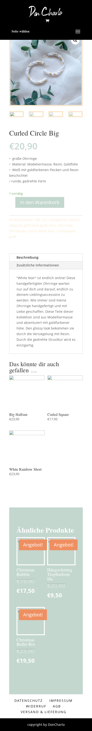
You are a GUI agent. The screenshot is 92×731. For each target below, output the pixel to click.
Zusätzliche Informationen (38, 265)
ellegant (15, 225)
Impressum (61, 700)
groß (43, 225)
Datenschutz (28, 700)
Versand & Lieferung (43, 712)
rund (32, 231)
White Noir (46, 231)
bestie (74, 219)
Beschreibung (27, 257)
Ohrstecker (18, 231)
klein (53, 225)
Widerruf (36, 706)
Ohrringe (65, 225)
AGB (57, 706)
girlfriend (31, 225)
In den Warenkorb (39, 202)
